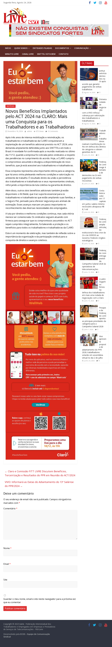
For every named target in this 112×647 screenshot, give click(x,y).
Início (8, 48)
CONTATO (63, 54)
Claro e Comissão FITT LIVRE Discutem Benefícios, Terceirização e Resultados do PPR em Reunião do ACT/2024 (40, 473)
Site (5, 579)
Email (7, 563)
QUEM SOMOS (20, 48)
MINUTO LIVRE (12, 54)
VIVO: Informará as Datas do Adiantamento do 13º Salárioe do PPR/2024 (39, 484)
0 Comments (53, 131)
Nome (7, 548)
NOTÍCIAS (10, 106)
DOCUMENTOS (62, 48)
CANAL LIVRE (28, 54)
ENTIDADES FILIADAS (42, 48)
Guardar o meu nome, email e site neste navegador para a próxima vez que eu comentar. (39, 600)
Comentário (10, 508)
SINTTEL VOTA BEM (46, 54)
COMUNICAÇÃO (81, 48)
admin (29, 131)
